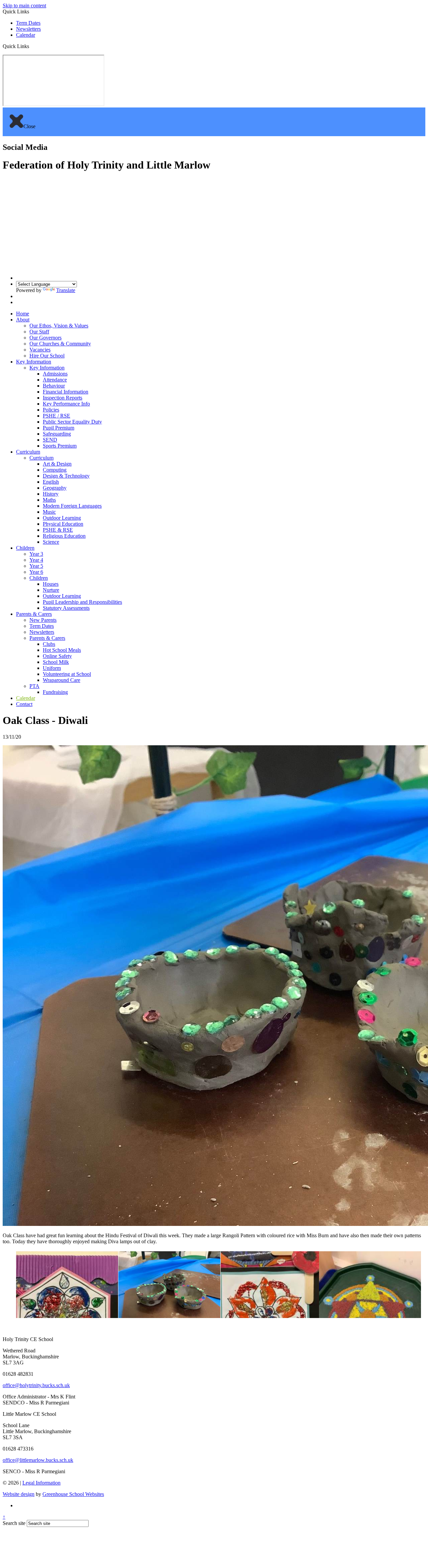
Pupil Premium (58, 428)
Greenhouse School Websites (73, 1494)
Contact (24, 704)
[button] (31, 46)
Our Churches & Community (60, 343)
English (51, 482)
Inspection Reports (62, 398)
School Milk (56, 662)
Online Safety (57, 656)
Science (51, 542)
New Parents (43, 620)
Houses (51, 584)
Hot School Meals (62, 650)
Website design (18, 1494)
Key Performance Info (66, 404)
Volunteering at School (67, 674)
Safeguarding (57, 434)
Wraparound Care (61, 680)
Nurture (51, 590)
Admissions (55, 373)
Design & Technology (66, 476)
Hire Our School (47, 355)
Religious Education (64, 536)
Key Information (33, 361)
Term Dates (28, 23)
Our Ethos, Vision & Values (58, 325)
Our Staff (39, 331)
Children (25, 548)
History (51, 494)
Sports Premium (60, 446)
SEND (50, 440)
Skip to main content (24, 5)
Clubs (49, 644)
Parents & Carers (34, 614)
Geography (55, 488)
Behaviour (54, 385)
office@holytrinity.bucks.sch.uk (36, 1385)
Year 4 (36, 560)
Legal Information (41, 1483)
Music (49, 512)
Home (22, 313)
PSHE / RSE (56, 416)
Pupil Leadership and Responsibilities (82, 602)
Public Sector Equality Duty (72, 422)
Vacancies (39, 349)
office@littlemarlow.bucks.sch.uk (38, 1460)
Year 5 (36, 566)
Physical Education (63, 524)
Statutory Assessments (66, 608)
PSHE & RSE (58, 530)
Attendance (55, 379)
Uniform (52, 668)
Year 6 (36, 572)
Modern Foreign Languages (72, 506)
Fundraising (55, 692)
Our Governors (45, 337)
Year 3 (36, 554)
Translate (65, 290)
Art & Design (57, 464)
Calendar (25, 35)
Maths (49, 500)
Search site (14, 1523)
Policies (51, 410)
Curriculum (28, 452)
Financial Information (65, 392)
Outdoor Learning (62, 518)
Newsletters (28, 29)
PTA (34, 686)
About (22, 319)
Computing (55, 470)
